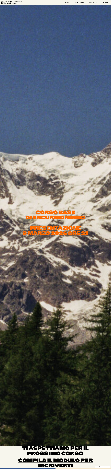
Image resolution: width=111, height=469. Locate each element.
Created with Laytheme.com (102, 467)
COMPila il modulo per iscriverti (55, 463)
